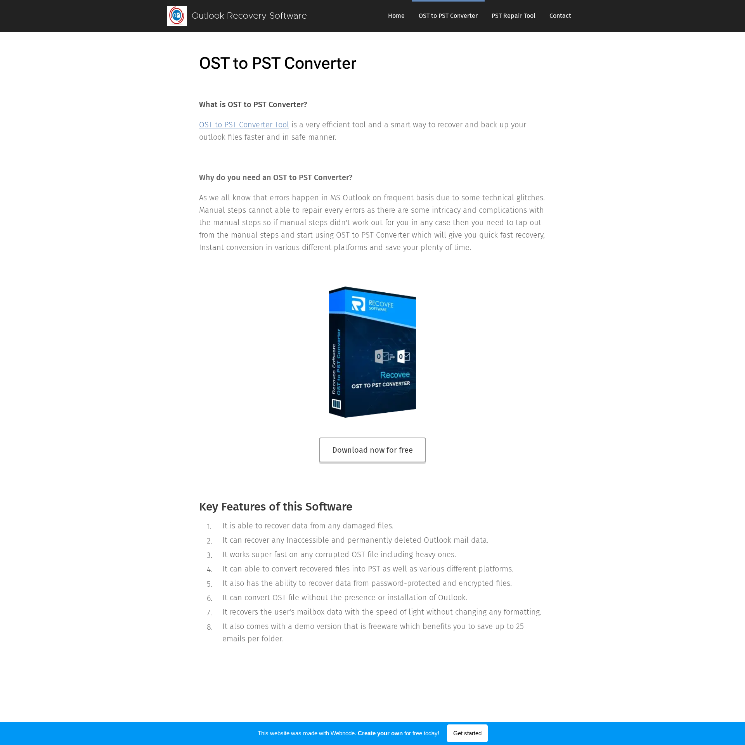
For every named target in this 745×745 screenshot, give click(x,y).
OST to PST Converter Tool (244, 124)
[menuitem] (396, 16)
